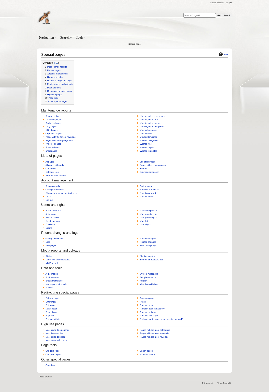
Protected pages (53, 144)
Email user (50, 224)
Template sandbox (149, 277)
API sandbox (51, 274)
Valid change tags (148, 245)
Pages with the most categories (155, 330)
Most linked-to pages (55, 337)
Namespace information (56, 284)
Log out (49, 200)
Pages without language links (59, 140)
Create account (217, 3)
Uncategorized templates (152, 126)
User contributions (149, 214)
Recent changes (148, 238)
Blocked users (52, 217)
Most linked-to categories (57, 330)
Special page (134, 44)
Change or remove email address (61, 193)
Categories (50, 168)
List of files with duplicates (57, 259)
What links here (147, 354)
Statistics (49, 287)
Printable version (45, 376)
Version (143, 281)
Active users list (53, 210)
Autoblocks (50, 214)
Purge (143, 302)
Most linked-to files (54, 333)
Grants (48, 228)
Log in (229, 3)
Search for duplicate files (151, 259)
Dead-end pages (53, 119)
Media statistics (147, 256)
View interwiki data (149, 284)
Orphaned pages (53, 133)
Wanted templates (148, 151)
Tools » (80, 37)
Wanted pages (147, 147)
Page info (49, 315)
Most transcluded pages (57, 340)
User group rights (148, 217)
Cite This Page (52, 351)
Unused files (146, 133)
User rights (145, 224)
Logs (47, 242)
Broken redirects (53, 116)
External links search (55, 175)
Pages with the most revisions (154, 337)
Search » (66, 37)
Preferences (146, 186)
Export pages (146, 351)
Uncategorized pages (150, 123)
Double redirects (53, 123)
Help (226, 54)
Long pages (51, 126)
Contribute (50, 365)
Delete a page (52, 298)
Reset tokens (146, 196)
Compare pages (53, 354)
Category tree (52, 172)
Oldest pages (51, 130)
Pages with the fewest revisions (60, 137)
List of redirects (147, 162)
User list (144, 221)
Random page (146, 305)
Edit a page (50, 305)
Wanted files (146, 144)
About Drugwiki (224, 383)
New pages (50, 245)
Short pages (51, 151)
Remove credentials (149, 189)
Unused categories (149, 130)
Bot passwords (52, 186)
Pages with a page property (153, 165)
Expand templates (54, 281)
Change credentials (54, 189)
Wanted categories (149, 140)
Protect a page (147, 298)
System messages (149, 274)
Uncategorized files (149, 119)
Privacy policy (208, 383)
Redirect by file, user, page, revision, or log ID (161, 319)
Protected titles (52, 147)
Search (143, 168)
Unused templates (148, 137)
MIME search (51, 263)
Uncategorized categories (152, 116)
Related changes (148, 242)
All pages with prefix (54, 165)
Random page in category (152, 308)
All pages (49, 162)
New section (51, 308)
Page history (51, 312)
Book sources (52, 277)
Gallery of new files (54, 238)
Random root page (149, 315)
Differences (51, 302)
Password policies (148, 210)
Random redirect (148, 312)
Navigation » (47, 37)
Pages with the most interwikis (154, 333)
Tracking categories (149, 172)
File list (48, 256)
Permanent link (52, 319)
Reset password (148, 193)
